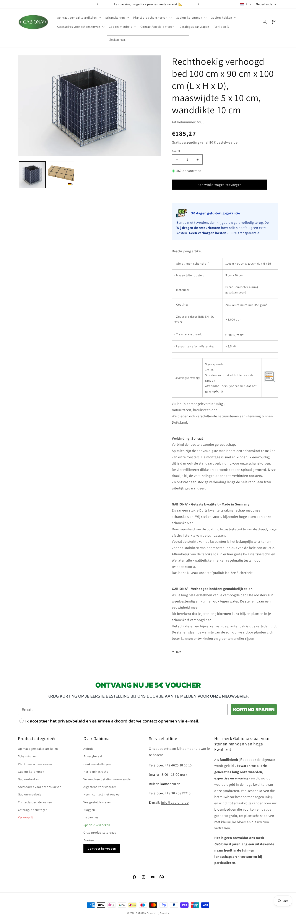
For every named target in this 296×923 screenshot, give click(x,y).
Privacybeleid (92, 756)
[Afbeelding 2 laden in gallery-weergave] (61, 175)
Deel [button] (179, 652)
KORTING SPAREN (254, 709)
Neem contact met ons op (101, 794)
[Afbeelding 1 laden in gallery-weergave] (32, 175)
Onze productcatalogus (99, 832)
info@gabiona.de (175, 802)
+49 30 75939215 (178, 792)
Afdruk (88, 749)
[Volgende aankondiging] (198, 4)
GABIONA (141, 913)
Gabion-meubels (29, 794)
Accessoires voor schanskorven (39, 787)
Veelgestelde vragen (97, 802)
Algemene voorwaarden (100, 787)
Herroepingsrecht (95, 771)
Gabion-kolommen (31, 771)
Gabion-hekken (28, 779)
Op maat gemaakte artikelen (38, 749)
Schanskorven (27, 756)
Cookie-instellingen (97, 764)
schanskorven (258, 790)
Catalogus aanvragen (32, 809)
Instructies (91, 817)
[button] (78, 17)
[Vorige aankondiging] (97, 4)
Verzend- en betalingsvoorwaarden (107, 779)
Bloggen (89, 809)
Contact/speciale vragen (35, 802)
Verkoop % (25, 817)
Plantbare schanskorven (35, 764)
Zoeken (88, 840)
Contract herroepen (102, 848)
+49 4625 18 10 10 (178, 765)
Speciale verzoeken (96, 825)
